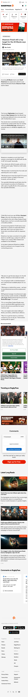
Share (13, 74)
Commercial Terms (6, 683)
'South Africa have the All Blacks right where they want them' (10, 580)
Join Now (16, 641)
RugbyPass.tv (17, 645)
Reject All (14, 353)
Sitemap (3, 657)
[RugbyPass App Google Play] (20, 628)
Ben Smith (8, 47)
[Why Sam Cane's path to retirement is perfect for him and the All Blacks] (13, 333)
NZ (15, 663)
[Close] (25, 337)
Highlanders (11, 113)
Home (2, 641)
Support (16, 674)
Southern (16, 657)
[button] (26, 9)
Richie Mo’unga (11, 125)
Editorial (16, 682)
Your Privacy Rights (14, 349)
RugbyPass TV (18, 9)
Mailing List (17, 648)
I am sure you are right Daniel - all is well (9, 585)
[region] (14, 348)
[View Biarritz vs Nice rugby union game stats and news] (23, 17)
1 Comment (6, 74)
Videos (3, 654)
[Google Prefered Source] (21, 74)
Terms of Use (4, 677)
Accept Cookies (14, 357)
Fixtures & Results (9, 9)
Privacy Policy (4, 674)
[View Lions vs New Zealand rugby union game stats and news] (5, 17)
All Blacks (10, 80)
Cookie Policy (4, 680)
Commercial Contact (17, 678)
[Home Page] (7, 6)
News (2, 9)
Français (16, 666)
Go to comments (8, 590)
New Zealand (10, 115)
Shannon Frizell (20, 83)
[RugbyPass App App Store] (8, 628)
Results (3, 648)
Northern (16, 654)
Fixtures (3, 645)
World (15, 660)
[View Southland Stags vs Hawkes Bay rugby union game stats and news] (14, 17)
